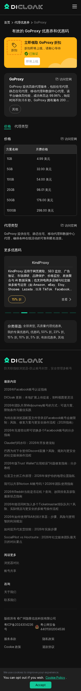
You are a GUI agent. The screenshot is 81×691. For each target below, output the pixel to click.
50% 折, (47, 332)
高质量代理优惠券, (49, 326)
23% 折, (59, 332)
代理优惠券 (22, 22)
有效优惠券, (49, 337)
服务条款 (10, 639)
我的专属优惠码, (19, 332)
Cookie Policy (55, 677)
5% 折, (35, 337)
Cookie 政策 (12, 647)
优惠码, (35, 332)
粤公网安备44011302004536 (52, 627)
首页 (7, 22)
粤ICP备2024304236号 (18, 627)
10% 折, (24, 337)
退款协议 (48, 647)
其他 (15, 109)
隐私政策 (48, 639)
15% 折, (13, 337)
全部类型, (29, 326)
